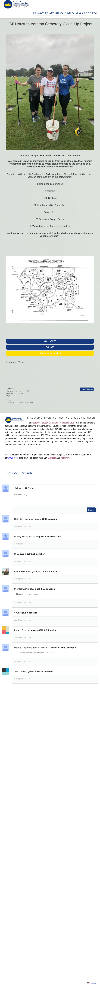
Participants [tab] (27, 473)
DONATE (50, 347)
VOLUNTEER (54, 13)
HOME (36, 13)
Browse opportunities (50, 353)
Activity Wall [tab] (12, 473)
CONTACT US (72, 13)
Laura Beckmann (22, 571)
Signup (85, 13)
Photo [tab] (31, 488)
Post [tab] (19, 488)
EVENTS (63, 13)
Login (95, 13)
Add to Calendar (87, 389)
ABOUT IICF (44, 13)
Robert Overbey (22, 630)
